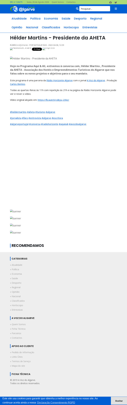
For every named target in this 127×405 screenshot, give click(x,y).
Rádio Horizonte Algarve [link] (59, 80)
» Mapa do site (17, 365)
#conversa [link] (34, 124)
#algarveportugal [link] (19, 124)
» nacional (15, 296)
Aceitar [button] (119, 401)
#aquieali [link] (63, 124)
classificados (51, 27)
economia (51, 18)
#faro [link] (25, 117)
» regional (15, 287)
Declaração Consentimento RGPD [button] (56, 402)
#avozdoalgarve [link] (77, 124)
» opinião (15, 291)
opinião (17, 27)
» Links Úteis (16, 356)
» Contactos (16, 337)
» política (14, 269)
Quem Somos (58, 2)
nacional (32, 27)
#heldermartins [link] (18, 111)
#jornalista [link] (15, 117)
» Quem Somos (18, 324)
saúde (66, 18)
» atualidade (16, 264)
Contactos (70, 2)
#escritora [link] (57, 117)
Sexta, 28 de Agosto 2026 (38, 2)
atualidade (19, 18)
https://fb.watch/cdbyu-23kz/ (53, 99)
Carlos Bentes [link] (17, 84)
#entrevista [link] (34, 117)
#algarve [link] (50, 111)
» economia (16, 273)
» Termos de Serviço (20, 361)
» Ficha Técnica (17, 328)
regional (96, 18)
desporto (80, 18)
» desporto (15, 282)
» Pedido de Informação (22, 352)
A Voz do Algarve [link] (96, 80)
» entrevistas (16, 309)
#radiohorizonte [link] (49, 124)
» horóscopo (16, 305)
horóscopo (71, 27)
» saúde (14, 278)
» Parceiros (15, 333)
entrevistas (90, 27)
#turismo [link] (40, 111)
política (35, 18)
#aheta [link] (31, 111)
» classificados (17, 300)
